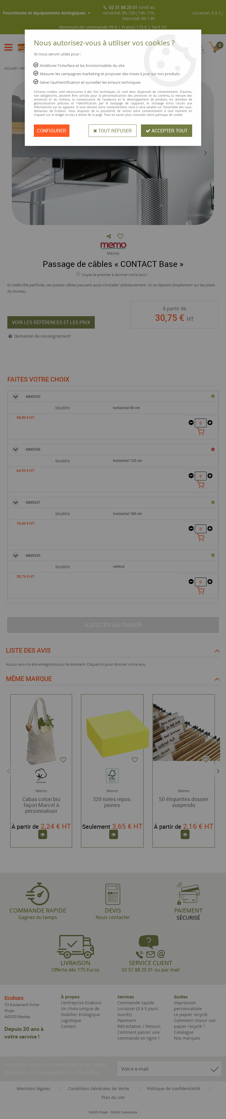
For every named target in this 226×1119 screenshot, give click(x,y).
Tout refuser (114, 130)
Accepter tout (168, 130)
